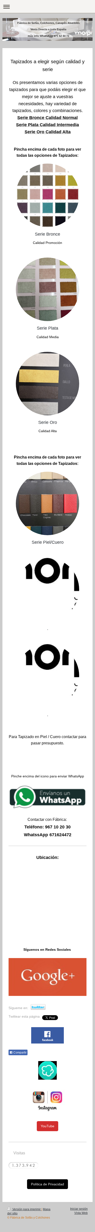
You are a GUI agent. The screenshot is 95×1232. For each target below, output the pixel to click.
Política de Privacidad (47, 1184)
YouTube (47, 1126)
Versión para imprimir (26, 1209)
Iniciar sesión (79, 1209)
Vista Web (81, 1213)
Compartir (20, 1052)
